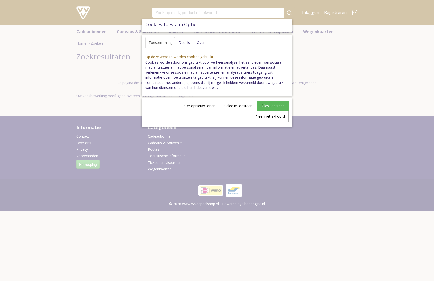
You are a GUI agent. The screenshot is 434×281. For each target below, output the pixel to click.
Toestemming (160, 42)
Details (184, 42)
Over (201, 42)
